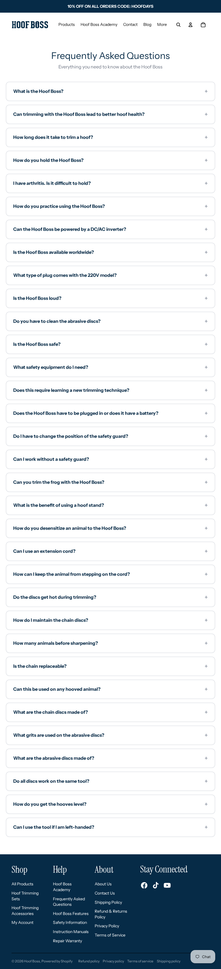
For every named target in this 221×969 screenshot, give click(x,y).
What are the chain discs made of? (110, 712)
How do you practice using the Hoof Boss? (110, 206)
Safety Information (70, 922)
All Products (22, 884)
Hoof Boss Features (71, 913)
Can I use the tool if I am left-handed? (110, 827)
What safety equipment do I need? (110, 367)
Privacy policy (113, 961)
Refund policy (89, 961)
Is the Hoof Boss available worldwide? (110, 252)
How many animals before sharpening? (110, 643)
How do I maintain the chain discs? (110, 620)
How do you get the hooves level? (110, 804)
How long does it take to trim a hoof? (110, 137)
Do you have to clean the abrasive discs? (110, 321)
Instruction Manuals (71, 931)
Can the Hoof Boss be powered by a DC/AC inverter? (110, 229)
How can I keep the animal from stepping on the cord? (110, 574)
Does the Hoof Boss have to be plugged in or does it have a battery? (110, 413)
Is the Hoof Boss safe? (110, 344)
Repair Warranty (67, 940)
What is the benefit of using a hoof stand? (110, 505)
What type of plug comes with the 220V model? (110, 275)
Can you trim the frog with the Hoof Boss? (110, 482)
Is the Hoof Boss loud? (110, 298)
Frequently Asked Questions (69, 901)
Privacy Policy (107, 925)
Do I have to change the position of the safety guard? (110, 436)
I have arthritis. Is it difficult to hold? (110, 183)
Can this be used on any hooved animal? (110, 689)
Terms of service (140, 961)
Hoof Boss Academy (62, 886)
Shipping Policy (108, 902)
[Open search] (178, 24)
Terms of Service (110, 935)
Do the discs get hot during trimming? (110, 597)
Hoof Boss (32, 961)
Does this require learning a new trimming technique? (110, 390)
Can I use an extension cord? (110, 551)
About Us (103, 884)
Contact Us (105, 893)
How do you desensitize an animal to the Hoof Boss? (110, 528)
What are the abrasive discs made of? (110, 758)
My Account (22, 922)
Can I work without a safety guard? (110, 459)
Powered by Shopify (57, 961)
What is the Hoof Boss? (110, 91)
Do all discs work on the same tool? (110, 781)
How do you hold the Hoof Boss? (110, 160)
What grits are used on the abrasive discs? (110, 735)
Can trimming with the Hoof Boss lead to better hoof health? (110, 114)
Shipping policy (168, 961)
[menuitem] (162, 24)
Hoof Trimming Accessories (25, 910)
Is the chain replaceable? (110, 666)
